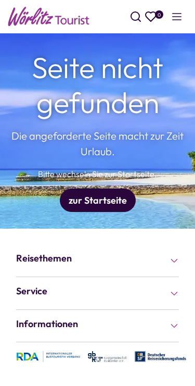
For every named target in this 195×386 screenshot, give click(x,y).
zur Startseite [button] (98, 200)
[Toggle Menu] (176, 16)
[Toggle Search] (135, 16)
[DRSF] (160, 355)
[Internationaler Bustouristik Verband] (48, 355)
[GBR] (107, 355)
